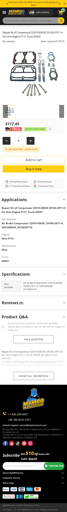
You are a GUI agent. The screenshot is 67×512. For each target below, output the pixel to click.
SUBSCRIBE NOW (56, 466)
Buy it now (34, 169)
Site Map (23, 505)
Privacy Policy (33, 505)
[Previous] (7, 3)
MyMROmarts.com (11, 505)
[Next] (59, 3)
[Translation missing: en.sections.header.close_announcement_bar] (64, 3)
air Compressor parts (44, 361)
